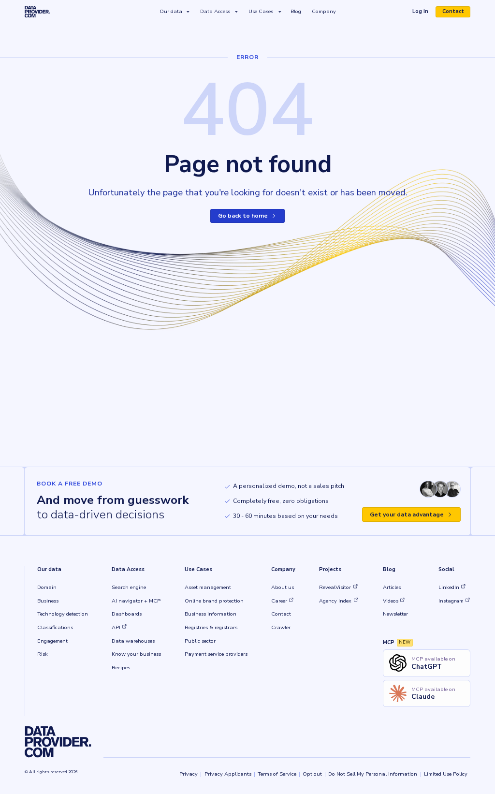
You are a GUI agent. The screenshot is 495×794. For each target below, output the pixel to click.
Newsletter (395, 614)
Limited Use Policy (445, 774)
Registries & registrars (211, 627)
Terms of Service (277, 774)
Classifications (55, 627)
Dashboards (127, 614)
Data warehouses (133, 641)
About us (282, 587)
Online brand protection (214, 600)
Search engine (129, 587)
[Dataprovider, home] (37, 12)
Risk (42, 654)
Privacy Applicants (227, 774)
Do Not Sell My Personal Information (372, 774)
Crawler (281, 627)
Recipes (121, 667)
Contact (453, 11)
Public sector (200, 641)
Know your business (136, 654)
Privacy (188, 774)
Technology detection (62, 614)
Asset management (208, 587)
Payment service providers (216, 654)
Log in (423, 12)
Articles (392, 587)
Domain (47, 587)
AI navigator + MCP (136, 600)
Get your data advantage (407, 514)
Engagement (52, 641)
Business (47, 600)
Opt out (312, 774)
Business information (210, 614)
